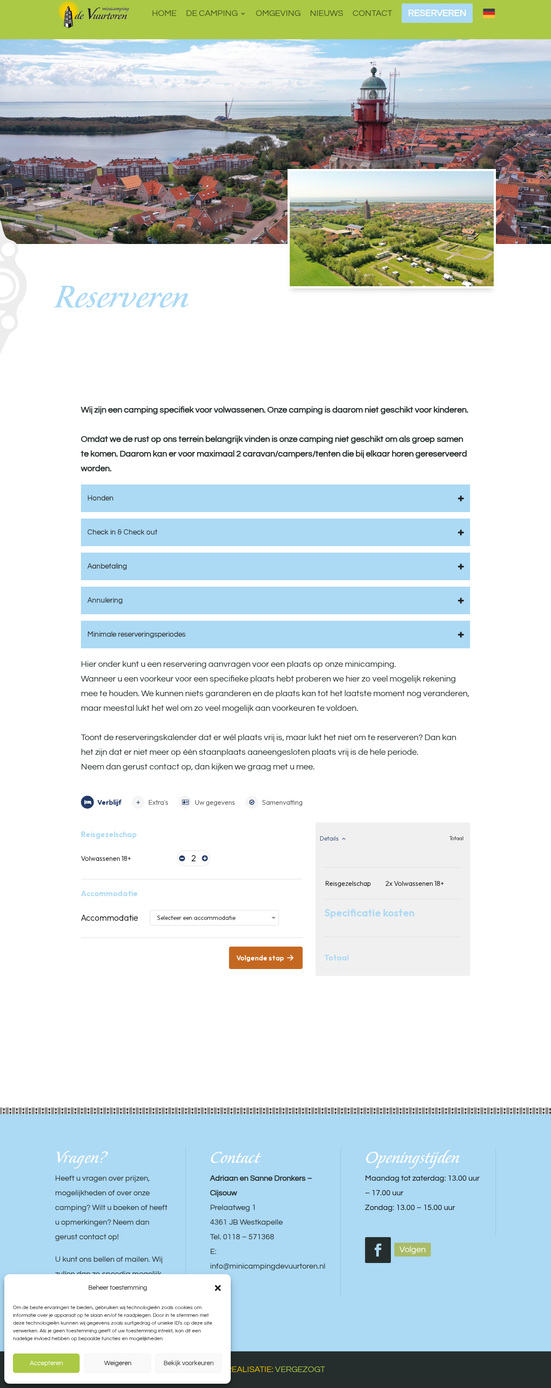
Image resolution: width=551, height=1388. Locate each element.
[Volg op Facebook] (378, 1250)
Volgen (412, 1249)
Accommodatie (109, 917)
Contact (372, 13)
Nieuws (326, 13)
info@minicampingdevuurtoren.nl (267, 1266)
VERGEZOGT (300, 1369)
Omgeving (278, 13)
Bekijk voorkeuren (189, 1363)
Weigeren (117, 1363)
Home (164, 13)
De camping (212, 13)
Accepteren (46, 1363)
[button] (218, 1288)
